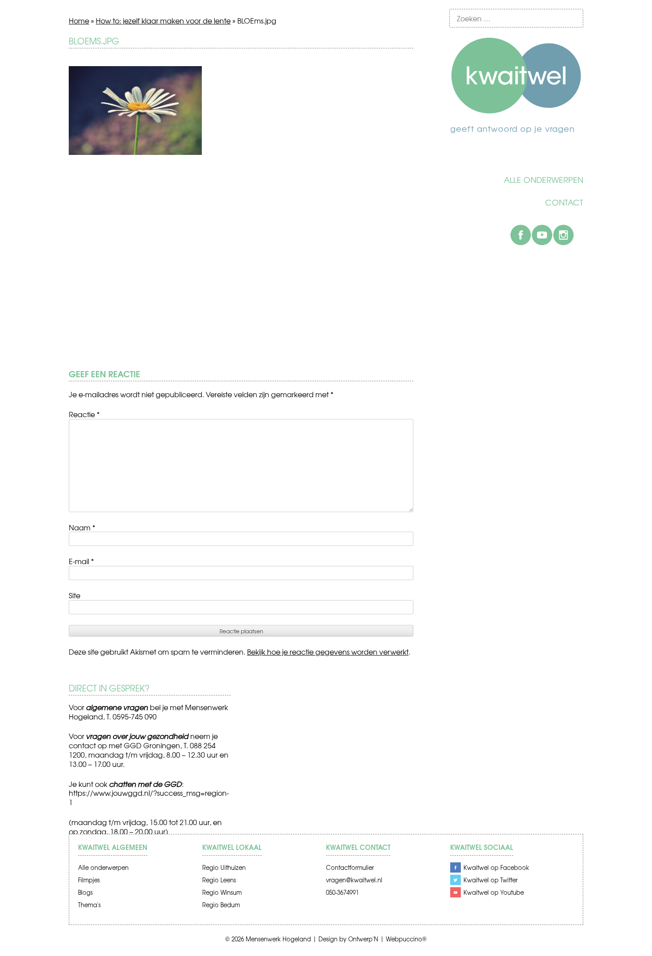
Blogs (85, 892)
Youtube (542, 234)
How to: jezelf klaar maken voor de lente (163, 20)
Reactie (84, 414)
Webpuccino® (406, 939)
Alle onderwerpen (543, 180)
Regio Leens (219, 880)
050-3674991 (342, 892)
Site (74, 595)
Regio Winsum (222, 892)
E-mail (81, 561)
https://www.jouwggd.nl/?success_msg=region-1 (149, 797)
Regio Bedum (221, 905)
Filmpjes (89, 880)
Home (79, 20)
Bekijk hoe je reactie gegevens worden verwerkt (327, 651)
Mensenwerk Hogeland (278, 939)
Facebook (520, 234)
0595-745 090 (135, 716)
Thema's (89, 905)
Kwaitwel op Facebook (496, 867)
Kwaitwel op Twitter (490, 880)
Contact (564, 202)
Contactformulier (350, 867)
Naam (82, 527)
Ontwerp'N (363, 939)
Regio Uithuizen (224, 867)
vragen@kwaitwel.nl (354, 880)
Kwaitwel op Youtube (493, 892)
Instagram (563, 234)
